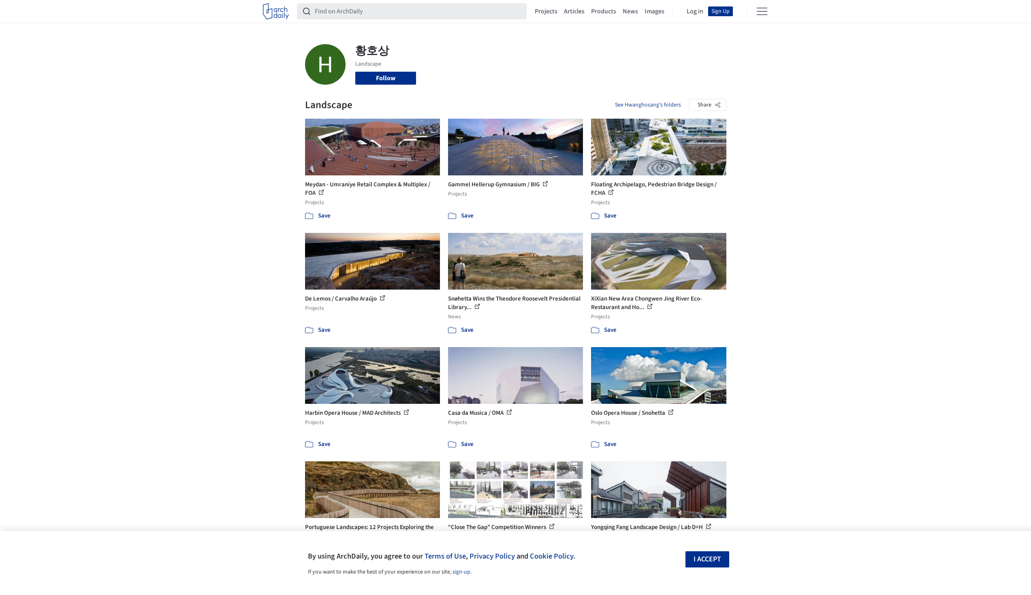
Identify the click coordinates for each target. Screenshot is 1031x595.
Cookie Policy (551, 556)
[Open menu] (762, 11)
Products (603, 11)
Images (654, 11)
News (630, 11)
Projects (546, 11)
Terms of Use (445, 556)
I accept (707, 559)
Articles (574, 11)
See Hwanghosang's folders (648, 105)
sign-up (461, 572)
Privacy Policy (492, 556)
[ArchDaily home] (276, 11)
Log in (695, 11)
